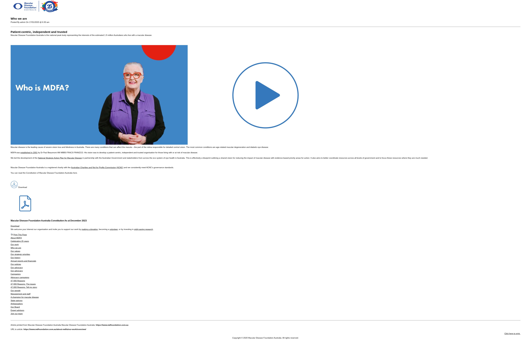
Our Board (15, 307)
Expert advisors (17, 310)
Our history (15, 258)
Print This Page (20, 235)
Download (15, 226)
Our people (15, 290)
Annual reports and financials (23, 261)
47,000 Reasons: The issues (23, 284)
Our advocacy (17, 267)
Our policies (16, 264)
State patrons (16, 300)
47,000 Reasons (18, 281)
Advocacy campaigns (20, 277)
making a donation (90, 229)
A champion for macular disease (25, 297)
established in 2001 (28, 152)
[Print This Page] (12, 235)
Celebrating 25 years (20, 241)
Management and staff (20, 294)
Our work (15, 244)
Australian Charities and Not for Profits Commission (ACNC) (97, 167)
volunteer (114, 229)
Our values (15, 251)
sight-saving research (143, 229)
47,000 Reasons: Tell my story (24, 287)
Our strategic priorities (20, 254)
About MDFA (16, 238)
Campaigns (16, 274)
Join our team (17, 314)
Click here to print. (512, 333)
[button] (99, 144)
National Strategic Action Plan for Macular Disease (60, 158)
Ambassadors (17, 304)
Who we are (16, 248)
